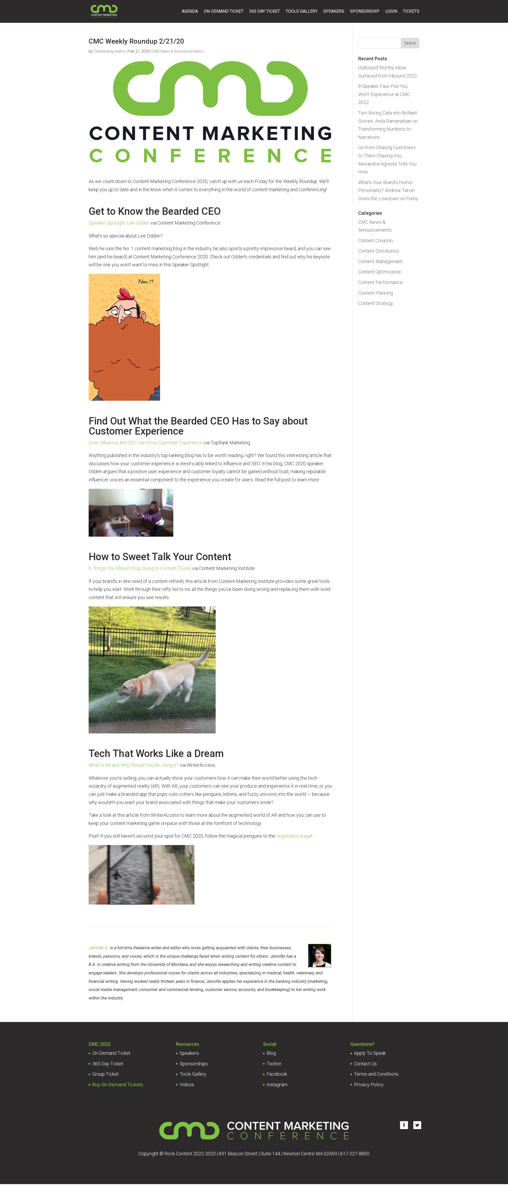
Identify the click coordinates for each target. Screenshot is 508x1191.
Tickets (411, 11)
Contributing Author (109, 51)
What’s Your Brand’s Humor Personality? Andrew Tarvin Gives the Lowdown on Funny (388, 190)
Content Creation (375, 240)
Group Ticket (105, 1074)
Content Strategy (375, 303)
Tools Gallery (302, 11)
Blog (271, 1053)
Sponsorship (364, 11)
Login (391, 11)
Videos (187, 1084)
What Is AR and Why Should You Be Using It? (134, 765)
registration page (293, 836)
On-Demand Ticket (223, 11)
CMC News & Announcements (177, 51)
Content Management (380, 261)
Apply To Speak (370, 1053)
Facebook (277, 1074)
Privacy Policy (369, 1084)
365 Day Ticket (264, 11)
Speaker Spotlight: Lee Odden (119, 223)
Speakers (333, 11)
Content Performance (380, 282)
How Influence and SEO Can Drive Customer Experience (146, 442)
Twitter (274, 1063)
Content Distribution (378, 251)
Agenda (190, 11)
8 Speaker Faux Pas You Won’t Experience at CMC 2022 (384, 94)
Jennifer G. (99, 947)
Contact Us (365, 1063)
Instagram (277, 1084)
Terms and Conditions (376, 1074)
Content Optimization (379, 272)
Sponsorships (194, 1063)
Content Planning (375, 293)
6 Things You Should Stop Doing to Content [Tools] (140, 568)
